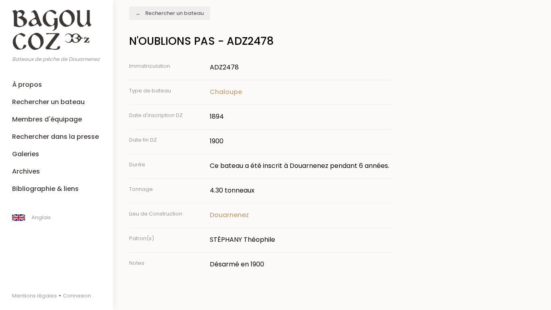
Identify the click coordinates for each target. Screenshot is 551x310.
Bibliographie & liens (45, 188)
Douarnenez (229, 215)
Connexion (77, 295)
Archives (26, 171)
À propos (27, 84)
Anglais (41, 217)
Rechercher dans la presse (55, 136)
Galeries (25, 154)
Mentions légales (34, 295)
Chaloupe (226, 91)
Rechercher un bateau (48, 102)
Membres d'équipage (47, 119)
